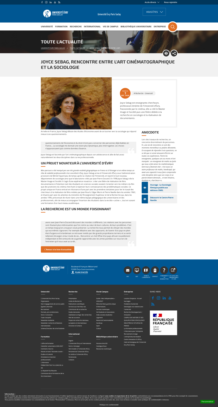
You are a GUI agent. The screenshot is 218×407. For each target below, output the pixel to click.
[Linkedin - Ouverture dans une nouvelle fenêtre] (51, 2)
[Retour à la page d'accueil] (55, 13)
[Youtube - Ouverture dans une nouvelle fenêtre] (55, 2)
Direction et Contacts (75, 326)
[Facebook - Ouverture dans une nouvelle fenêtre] (42, 2)
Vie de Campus (110, 26)
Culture (98, 328)
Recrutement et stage (131, 334)
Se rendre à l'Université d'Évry (78, 354)
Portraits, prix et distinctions (49, 312)
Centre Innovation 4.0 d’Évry (133, 339)
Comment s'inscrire (47, 349)
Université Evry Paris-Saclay (53, 48)
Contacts (71, 360)
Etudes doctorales (74, 312)
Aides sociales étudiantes (104, 315)
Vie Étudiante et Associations (105, 312)
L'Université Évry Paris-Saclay (50, 298)
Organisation (45, 301)
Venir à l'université (47, 315)
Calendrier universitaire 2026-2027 (52, 346)
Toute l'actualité (77, 48)
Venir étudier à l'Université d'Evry (79, 349)
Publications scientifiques (76, 304)
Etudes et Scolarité (47, 354)
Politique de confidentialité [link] (109, 405)
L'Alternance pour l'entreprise (133, 331)
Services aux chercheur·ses (77, 307)
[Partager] (174, 53)
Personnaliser (207, 401)
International (92, 26)
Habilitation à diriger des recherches (80, 315)
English (71, 341)
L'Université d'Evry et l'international (80, 343)
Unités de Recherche (75, 301)
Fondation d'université (131, 304)
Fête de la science (74, 318)
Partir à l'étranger (74, 346)
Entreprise (160, 26)
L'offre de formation (47, 343)
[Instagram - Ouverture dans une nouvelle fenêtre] (46, 2)
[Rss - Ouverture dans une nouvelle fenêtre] (59, 2)
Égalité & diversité (46, 307)
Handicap (99, 323)
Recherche (76, 26)
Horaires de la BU (102, 343)
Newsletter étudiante (47, 320)
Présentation (73, 298)
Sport (98, 326)
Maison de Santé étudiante (104, 320)
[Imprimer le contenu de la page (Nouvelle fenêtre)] (166, 53)
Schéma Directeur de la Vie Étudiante (52, 328)
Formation (61, 26)
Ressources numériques (103, 349)
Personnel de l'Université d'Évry (79, 352)
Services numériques (103, 309)
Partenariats (72, 357)
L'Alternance (45, 362)
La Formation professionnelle (133, 328)
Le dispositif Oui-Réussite (49, 371)
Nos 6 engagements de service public (52, 304)
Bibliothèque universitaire (136, 26)
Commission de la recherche (78, 309)
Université (47, 26)
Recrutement (45, 309)
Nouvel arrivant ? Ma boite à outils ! (52, 352)
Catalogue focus (101, 346)
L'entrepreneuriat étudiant (132, 337)
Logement (99, 318)
